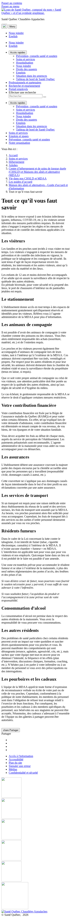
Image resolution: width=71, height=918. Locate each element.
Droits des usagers (26, 69)
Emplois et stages (19, 136)
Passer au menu (10, 6)
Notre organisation (19, 142)
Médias (13, 769)
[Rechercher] (44, 96)
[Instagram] (35, 808)
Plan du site (15, 762)
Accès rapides (17, 52)
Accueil (13, 155)
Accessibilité (16, 759)
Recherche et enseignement (24, 85)
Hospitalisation (24, 62)
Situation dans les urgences (31, 75)
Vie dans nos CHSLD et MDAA (28, 178)
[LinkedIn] (35, 871)
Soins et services (25, 59)
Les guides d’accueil (20, 181)
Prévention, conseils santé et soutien (36, 56)
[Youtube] (35, 829)
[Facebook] (35, 787)
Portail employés (18, 89)
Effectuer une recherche (22, 92)
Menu (12, 26)
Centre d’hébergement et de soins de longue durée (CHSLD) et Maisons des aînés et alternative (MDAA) (37, 172)
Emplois (20, 72)
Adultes (13, 165)
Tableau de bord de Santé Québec (35, 79)
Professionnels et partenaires (25, 82)
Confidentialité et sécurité (23, 772)
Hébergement (16, 161)
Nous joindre (16, 33)
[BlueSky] (35, 896)
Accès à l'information (21, 756)
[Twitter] (35, 850)
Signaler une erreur (20, 766)
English (13, 36)
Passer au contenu (11, 3)
